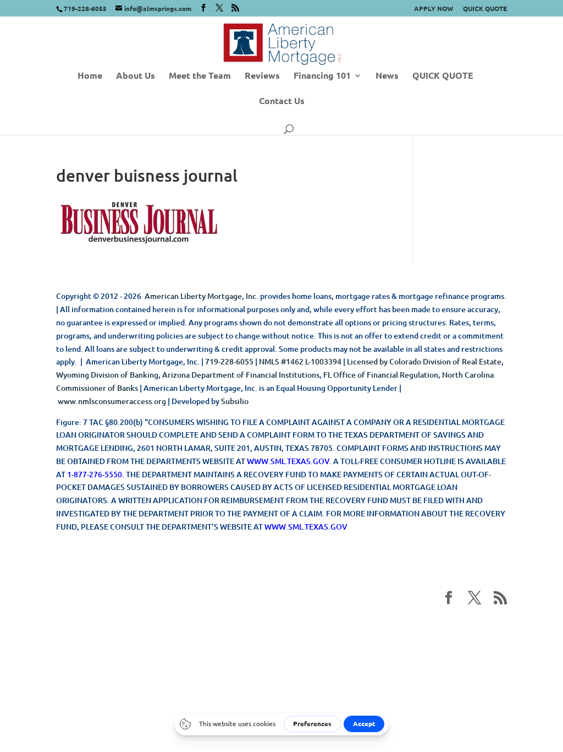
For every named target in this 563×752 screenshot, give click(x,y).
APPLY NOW (433, 9)
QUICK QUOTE (485, 9)
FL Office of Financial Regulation (380, 374)
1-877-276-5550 (94, 474)
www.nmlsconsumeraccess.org (112, 401)
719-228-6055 (229, 361)
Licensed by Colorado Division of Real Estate (424, 361)
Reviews (262, 76)
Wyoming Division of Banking (107, 374)
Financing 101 (322, 76)
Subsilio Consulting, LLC (396, 626)
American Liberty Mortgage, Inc (200, 296)
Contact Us (282, 101)
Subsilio (235, 401)
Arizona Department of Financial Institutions (240, 374)
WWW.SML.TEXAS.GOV (288, 461)
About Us (135, 76)
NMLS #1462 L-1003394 (300, 361)
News (387, 76)
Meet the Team (200, 76)
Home (90, 76)
